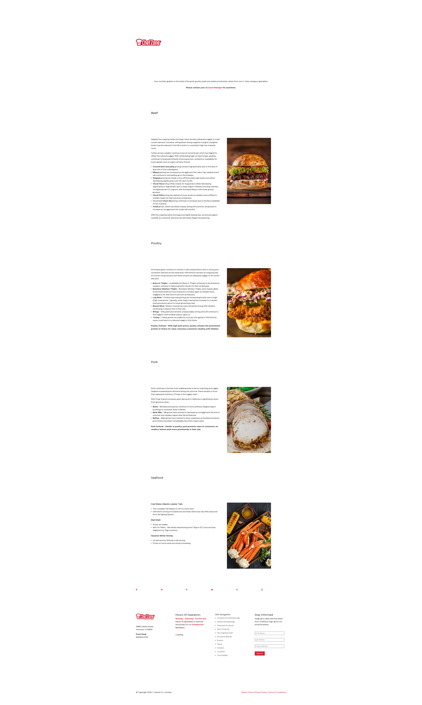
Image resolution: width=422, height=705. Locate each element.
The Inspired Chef (225, 633)
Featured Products (225, 625)
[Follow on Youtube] (146, 13)
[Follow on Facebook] (137, 13)
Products (252, 42)
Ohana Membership (226, 622)
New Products (223, 629)
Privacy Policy (261, 692)
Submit (259, 653)
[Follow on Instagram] (151, 13)
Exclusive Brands (224, 637)
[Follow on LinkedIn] (142, 13)
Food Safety (222, 655)
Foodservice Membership (228, 618)
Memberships (266, 42)
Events (256, 13)
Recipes (265, 13)
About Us (240, 13)
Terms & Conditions (277, 692)
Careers (283, 13)
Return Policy (247, 692)
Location (274, 13)
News (249, 13)
